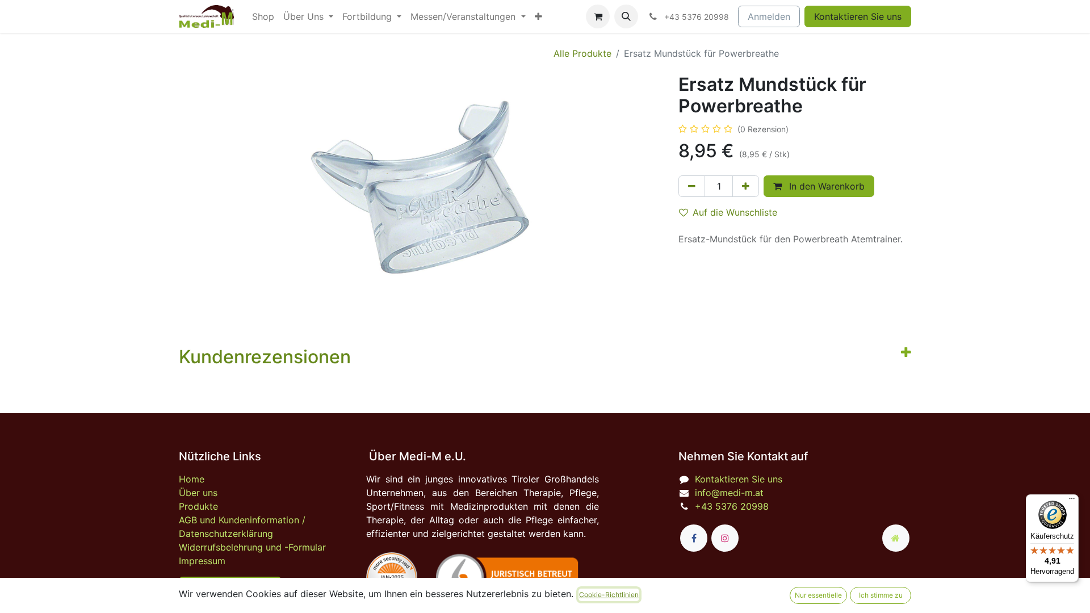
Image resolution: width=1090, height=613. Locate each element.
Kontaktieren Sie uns (858, 16)
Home (191, 479)
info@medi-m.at (729, 492)
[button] (626, 16)
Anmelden (769, 16)
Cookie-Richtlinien (609, 594)
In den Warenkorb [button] (825, 186)
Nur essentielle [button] (818, 595)
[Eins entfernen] (691, 186)
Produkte (198, 506)
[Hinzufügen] (745, 186)
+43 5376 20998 (732, 506)
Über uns (198, 492)
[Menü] (1072, 501)
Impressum (202, 560)
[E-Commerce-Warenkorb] (598, 16)
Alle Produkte (582, 53)
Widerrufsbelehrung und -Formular (252, 547)
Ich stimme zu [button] (881, 595)
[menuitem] (263, 16)
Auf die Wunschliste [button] (735, 212)
